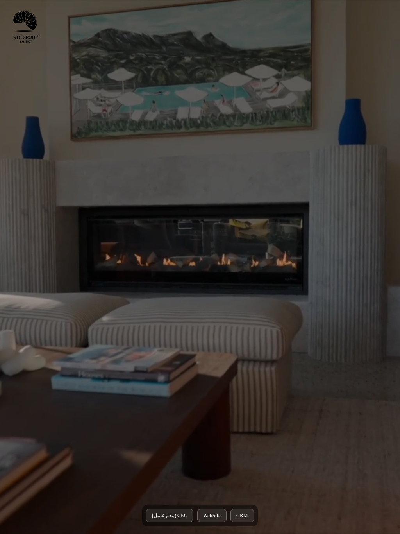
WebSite (212, 515)
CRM (242, 515)
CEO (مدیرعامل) (170, 515)
